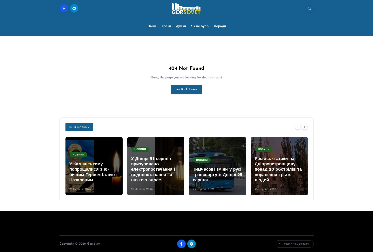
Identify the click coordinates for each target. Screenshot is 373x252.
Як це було (200, 26)
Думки (181, 26)
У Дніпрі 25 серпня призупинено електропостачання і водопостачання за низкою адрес (153, 170)
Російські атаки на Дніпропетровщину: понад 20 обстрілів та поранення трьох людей (278, 170)
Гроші (166, 26)
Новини (78, 155)
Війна (152, 26)
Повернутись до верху (295, 244)
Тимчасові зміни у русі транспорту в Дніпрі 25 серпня (217, 175)
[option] (94, 166)
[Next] (305, 127)
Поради (220, 26)
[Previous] (298, 127)
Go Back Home (186, 89)
